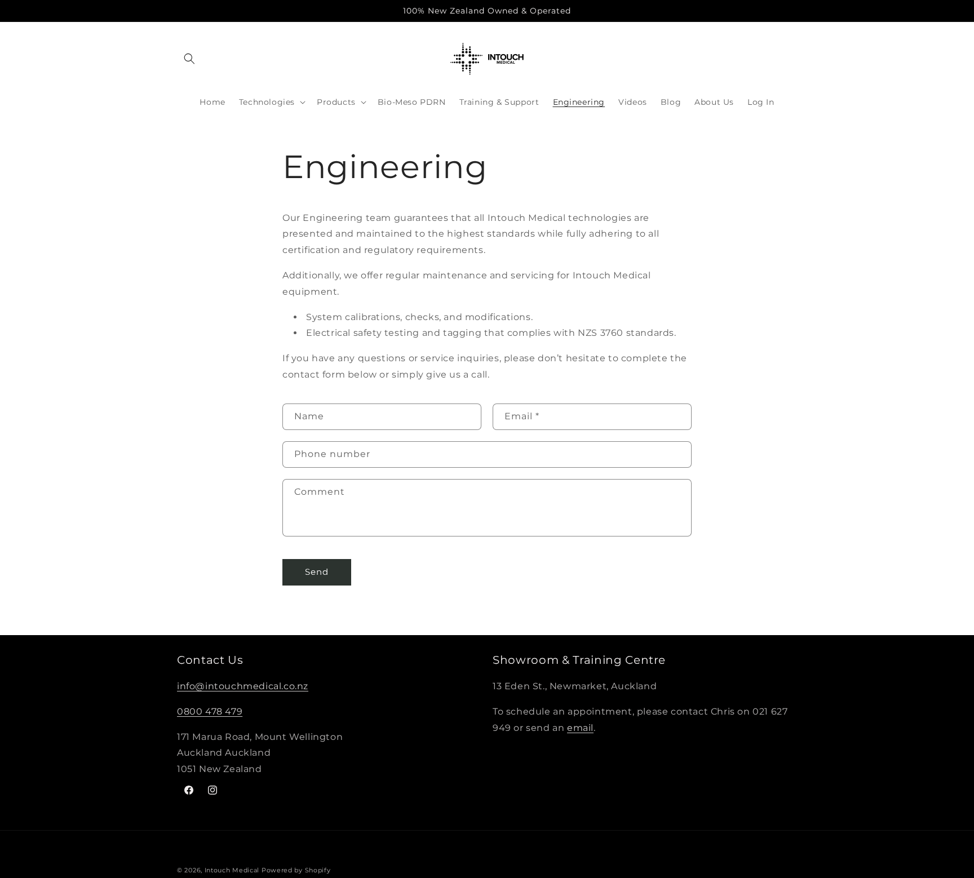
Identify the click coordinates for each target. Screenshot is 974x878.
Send (317, 572)
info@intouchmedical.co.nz (242, 686)
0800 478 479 (209, 711)
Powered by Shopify (296, 870)
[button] (189, 58)
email (580, 727)
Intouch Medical (232, 870)
